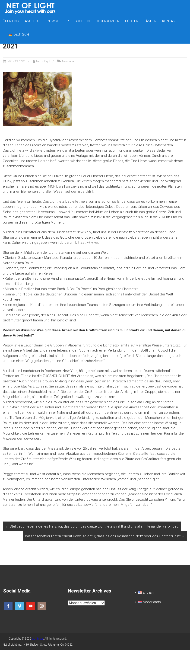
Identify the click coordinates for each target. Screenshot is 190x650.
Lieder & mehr (107, 21)
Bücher (131, 21)
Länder (150, 21)
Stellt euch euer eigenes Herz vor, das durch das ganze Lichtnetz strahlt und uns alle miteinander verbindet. (92, 526)
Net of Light (43, 61)
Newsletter (58, 21)
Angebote (33, 21)
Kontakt (169, 21)
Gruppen (82, 21)
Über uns (11, 21)
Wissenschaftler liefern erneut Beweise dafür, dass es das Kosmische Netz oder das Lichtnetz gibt (105, 536)
